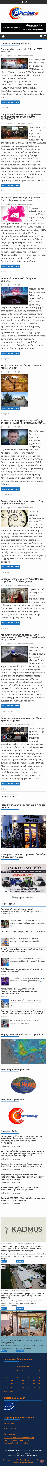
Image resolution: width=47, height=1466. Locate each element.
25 (12, 1387)
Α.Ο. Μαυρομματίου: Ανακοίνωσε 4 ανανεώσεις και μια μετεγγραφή (22, 970)
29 (34, 1387)
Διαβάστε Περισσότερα (10, 102)
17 (7, 1384)
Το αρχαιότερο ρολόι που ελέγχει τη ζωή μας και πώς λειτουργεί (22, 502)
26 (17, 1387)
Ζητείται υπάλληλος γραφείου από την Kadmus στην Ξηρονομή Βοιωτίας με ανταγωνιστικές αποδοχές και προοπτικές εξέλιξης (22, 1153)
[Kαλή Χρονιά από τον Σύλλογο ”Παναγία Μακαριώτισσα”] (14, 376)
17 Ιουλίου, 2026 (7, 1291)
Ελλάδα (5, 272)
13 (23, 1380)
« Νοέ (6, 1391)
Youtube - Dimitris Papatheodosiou (18, 1440)
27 (23, 1387)
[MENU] (44, 36)
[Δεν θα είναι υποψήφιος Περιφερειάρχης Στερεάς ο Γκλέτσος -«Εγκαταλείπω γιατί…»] (14, 431)
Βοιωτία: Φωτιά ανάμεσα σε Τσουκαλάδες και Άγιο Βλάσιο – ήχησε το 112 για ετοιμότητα (21, 1165)
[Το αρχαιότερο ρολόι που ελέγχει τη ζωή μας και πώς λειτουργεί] (14, 511)
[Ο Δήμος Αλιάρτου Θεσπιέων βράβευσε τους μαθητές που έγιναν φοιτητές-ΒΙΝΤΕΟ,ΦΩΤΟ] (14, 127)
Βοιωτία (5, 108)
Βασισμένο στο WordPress (14, 1460)
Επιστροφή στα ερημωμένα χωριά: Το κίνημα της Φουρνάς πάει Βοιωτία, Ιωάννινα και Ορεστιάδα (23, 1012)
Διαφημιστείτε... (10, 1428)
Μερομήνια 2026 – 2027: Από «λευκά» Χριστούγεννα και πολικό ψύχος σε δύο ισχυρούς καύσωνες (19, 991)
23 (39, 1384)
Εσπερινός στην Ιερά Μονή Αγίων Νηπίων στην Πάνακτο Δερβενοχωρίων (22, 580)
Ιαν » (11, 1391)
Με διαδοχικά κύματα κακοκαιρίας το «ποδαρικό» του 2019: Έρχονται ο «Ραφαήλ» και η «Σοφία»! (23, 637)
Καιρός (10, 711)
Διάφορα (6, 359)
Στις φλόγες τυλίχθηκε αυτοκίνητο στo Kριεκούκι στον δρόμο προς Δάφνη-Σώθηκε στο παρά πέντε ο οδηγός (23, 1177)
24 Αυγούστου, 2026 (8, 1243)
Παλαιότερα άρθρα (10, 796)
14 (28, 1380)
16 (39, 1380)
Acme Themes (28, 1462)
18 (12, 1384)
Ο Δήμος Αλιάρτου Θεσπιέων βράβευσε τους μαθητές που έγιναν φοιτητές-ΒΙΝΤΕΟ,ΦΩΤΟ (21, 116)
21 (28, 1384)
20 (23, 1384)
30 (39, 1387)
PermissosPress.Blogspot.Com (16, 1443)
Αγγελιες (3, 1261)
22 (34, 1384)
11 (12, 1380)
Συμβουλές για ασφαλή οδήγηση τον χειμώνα (19, 279)
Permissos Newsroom (26, 56)
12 (17, 1380)
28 (28, 1387)
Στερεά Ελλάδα (7, 495)
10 (7, 1380)
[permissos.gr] (3, 36)
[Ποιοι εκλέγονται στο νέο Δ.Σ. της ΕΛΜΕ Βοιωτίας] (14, 59)
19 (17, 1384)
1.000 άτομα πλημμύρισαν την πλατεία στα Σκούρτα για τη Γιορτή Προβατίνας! (20, 1188)
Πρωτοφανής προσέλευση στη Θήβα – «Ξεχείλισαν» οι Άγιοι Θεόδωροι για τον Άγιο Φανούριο (21, 911)
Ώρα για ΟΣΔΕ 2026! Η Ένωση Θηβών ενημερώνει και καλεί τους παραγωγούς (23, 1199)
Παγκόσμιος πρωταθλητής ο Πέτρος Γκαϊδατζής (23, 931)
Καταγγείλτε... (9, 1423)
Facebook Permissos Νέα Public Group (19, 1438)
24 (7, 1387)
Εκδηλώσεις (6, 414)
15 (34, 1380)
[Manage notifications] (42, 1461)
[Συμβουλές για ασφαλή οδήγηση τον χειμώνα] (14, 288)
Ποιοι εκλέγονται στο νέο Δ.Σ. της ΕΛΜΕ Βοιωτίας (21, 50)
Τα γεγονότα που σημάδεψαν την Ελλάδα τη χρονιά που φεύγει (23, 719)
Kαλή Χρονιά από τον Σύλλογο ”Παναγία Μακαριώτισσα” (21, 366)
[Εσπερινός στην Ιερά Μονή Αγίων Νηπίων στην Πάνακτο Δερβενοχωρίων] (14, 589)
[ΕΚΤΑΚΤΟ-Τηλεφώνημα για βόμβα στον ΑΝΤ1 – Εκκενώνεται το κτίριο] (14, 208)
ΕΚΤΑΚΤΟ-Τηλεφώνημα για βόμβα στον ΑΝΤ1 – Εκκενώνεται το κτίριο (20, 198)
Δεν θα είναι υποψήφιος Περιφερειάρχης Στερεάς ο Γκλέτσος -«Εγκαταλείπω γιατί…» (23, 421)
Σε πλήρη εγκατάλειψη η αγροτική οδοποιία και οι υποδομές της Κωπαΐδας (22, 950)
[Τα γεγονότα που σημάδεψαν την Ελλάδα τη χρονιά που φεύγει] (14, 728)
